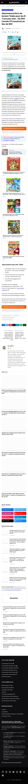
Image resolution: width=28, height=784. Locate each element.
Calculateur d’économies (7, 689)
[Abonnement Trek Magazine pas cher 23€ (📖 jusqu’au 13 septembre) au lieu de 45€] (14, 465)
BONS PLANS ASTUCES (7, 685)
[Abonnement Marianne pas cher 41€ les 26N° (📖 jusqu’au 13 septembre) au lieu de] (14, 381)
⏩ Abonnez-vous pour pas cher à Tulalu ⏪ (14, 128)
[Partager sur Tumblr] (15, 32)
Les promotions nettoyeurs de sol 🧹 (10, 670)
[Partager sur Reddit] (17, 32)
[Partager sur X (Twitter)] (11, 32)
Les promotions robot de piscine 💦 (9, 672)
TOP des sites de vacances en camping (10, 698)
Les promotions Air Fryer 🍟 (8, 663)
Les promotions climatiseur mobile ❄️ (10, 667)
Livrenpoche (6, 140)
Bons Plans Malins (17, 779)
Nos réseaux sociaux (6, 716)
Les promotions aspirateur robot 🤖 (9, 665)
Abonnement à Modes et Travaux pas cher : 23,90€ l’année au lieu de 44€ (15, 152)
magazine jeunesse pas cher (8, 317)
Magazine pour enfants (7, 319)
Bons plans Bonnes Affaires (8, 687)
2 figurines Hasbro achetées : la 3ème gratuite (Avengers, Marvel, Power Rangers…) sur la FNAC (20, 335)
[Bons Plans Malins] (14, 2)
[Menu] (2, 2)
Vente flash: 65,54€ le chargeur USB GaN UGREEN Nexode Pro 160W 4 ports (17, 550)
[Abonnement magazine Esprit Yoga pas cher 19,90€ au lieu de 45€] (14, 424)
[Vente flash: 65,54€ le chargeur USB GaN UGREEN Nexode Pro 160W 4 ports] (5, 550)
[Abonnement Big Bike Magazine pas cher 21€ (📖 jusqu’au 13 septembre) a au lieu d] (14, 403)
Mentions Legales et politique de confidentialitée (12, 713)
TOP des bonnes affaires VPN (8, 694)
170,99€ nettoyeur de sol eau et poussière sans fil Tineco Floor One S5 (17, 532)
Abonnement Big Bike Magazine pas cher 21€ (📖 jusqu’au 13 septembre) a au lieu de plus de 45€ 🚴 (14, 413)
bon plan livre (16, 315)
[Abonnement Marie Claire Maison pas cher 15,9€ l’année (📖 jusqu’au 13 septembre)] (14, 485)
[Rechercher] (26, 2)
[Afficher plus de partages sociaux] (20, 32)
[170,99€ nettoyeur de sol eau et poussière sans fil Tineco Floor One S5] (5, 532)
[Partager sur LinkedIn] (13, 32)
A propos (4, 709)
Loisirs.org (4, 692)
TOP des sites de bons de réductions (10, 696)
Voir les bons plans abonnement (13, 590)
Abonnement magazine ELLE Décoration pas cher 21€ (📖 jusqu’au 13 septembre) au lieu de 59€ (13, 454)
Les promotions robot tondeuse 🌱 (9, 674)
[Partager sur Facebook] (9, 32)
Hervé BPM (8, 28)
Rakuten (12, 140)
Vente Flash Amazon (6, 676)
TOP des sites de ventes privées (9, 700)
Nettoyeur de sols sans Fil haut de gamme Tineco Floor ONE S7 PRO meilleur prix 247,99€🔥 (18, 579)
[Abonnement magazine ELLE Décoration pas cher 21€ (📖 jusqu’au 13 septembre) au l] (14, 444)
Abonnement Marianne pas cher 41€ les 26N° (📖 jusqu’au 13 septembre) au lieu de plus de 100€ (14, 391)
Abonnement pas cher (7, 315)
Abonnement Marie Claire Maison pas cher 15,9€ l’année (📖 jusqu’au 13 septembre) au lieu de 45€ (13, 495)
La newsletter (5, 711)
